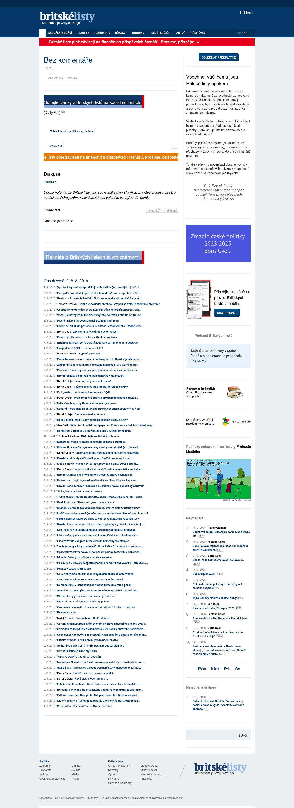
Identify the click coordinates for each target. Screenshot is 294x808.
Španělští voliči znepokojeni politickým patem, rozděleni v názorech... (99, 552)
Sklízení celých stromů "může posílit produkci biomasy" (91, 645)
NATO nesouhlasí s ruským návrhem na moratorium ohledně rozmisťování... (103, 513)
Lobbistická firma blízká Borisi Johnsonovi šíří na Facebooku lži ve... (98, 684)
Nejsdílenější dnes (201, 687)
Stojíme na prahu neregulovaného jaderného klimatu (107, 453)
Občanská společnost (52, 778)
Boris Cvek (64, 331)
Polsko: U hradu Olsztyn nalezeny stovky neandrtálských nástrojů (97, 447)
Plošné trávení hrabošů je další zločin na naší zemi (88, 320)
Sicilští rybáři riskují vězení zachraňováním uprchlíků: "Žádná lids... (98, 590)
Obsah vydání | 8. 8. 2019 (66, 280)
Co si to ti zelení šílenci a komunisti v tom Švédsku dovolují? (218, 634)
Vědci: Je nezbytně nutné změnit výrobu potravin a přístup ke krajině (99, 315)
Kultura (43, 774)
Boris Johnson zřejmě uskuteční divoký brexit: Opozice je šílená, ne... (99, 359)
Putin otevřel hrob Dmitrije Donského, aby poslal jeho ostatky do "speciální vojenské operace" (218, 705)
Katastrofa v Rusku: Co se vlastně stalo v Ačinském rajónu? (94, 431)
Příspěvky (198, 33)
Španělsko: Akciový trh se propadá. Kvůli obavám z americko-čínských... (102, 634)
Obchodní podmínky (120, 783)
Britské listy (69, 18)
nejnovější (154, 210)
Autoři (181, 33)
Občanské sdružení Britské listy (81, 797)
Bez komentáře (66, 612)
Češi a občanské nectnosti (91, 414)
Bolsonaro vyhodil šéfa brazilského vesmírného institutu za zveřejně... (100, 690)
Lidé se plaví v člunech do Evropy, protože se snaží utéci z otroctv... (98, 464)
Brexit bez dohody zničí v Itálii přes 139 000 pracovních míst (93, 458)
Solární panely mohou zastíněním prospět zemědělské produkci (96, 530)
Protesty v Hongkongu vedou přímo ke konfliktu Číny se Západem (97, 480)
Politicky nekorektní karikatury (218, 449)
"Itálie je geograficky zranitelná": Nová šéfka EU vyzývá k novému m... (100, 546)
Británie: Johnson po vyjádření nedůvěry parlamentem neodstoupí (97, 342)
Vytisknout (55, 145)
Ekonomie (45, 770)
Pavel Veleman (217, 527)
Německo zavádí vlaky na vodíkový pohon (83, 601)
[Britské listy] (94, 101)
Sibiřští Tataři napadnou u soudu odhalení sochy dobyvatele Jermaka (99, 667)
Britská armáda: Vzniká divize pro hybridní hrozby (87, 640)
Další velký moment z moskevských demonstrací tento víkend (95, 574)
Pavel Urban (64, 397)
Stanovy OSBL (149, 765)
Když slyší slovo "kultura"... (91, 678)
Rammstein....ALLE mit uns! (93, 618)
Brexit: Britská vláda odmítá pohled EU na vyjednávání (90, 376)
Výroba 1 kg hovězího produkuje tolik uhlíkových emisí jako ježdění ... (99, 287)
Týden (202, 668)
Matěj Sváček (65, 618)
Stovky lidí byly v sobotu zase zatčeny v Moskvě (86, 596)
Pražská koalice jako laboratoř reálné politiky (100, 387)
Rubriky (138, 33)
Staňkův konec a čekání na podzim (94, 673)
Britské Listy (220, 769)
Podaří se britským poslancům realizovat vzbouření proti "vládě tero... (99, 326)
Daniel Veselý (65, 453)
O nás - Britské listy (119, 765)
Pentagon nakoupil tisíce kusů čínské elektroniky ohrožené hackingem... (101, 629)
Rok (226, 668)
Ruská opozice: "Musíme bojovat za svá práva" (86, 502)
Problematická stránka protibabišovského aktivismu (106, 397)
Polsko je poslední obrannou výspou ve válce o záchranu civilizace (119, 304)
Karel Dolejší (65, 381)
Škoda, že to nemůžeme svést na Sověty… (219, 561)
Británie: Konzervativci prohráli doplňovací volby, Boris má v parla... (98, 695)
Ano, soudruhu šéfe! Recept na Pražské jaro (220, 620)
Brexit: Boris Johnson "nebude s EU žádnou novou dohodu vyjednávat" (100, 486)
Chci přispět (227, 313)
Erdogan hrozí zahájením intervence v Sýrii (83, 392)
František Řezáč (67, 353)
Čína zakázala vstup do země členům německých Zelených (93, 541)
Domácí (76, 765)
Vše (237, 668)
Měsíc (215, 668)
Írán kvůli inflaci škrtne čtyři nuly (77, 651)
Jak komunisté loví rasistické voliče (95, 331)
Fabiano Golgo (216, 541)
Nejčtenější (195, 517)
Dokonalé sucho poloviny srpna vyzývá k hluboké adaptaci (218, 586)
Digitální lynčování (207, 574)
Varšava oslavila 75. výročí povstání (79, 656)
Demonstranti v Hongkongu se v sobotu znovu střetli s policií (94, 585)
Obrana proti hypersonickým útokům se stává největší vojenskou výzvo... (102, 623)
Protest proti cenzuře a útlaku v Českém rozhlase (87, 337)
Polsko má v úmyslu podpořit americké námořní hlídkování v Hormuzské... (102, 563)
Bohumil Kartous (69, 436)
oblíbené (172, 210)
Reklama (113, 778)
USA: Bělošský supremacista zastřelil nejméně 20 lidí (90, 579)
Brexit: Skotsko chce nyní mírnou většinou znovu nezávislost (94, 475)
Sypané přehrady (89, 353)
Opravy (112, 774)
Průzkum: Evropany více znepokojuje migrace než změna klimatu (97, 370)
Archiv (84, 33)
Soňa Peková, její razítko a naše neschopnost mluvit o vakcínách (220, 548)
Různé (75, 778)
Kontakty (113, 770)
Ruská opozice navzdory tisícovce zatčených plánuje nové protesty (98, 519)
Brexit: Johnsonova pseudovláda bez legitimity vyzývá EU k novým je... (100, 524)
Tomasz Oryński (67, 304)
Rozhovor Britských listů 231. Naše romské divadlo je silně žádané (98, 298)
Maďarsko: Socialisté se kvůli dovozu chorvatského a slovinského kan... (101, 662)
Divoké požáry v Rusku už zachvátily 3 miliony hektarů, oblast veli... (98, 701)
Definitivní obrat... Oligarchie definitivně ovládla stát (221, 534)
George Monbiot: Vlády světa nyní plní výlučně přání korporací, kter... (99, 309)
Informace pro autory (153, 774)
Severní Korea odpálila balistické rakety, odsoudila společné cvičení (98, 408)
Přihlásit (245, 12)
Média (75, 774)
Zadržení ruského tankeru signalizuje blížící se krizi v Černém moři (97, 365)
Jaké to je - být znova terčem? (93, 381)
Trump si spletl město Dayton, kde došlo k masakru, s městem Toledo (99, 497)
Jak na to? (198, 360)
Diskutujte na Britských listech (100, 436)
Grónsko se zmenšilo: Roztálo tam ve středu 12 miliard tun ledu (96, 607)
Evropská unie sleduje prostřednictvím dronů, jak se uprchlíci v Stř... (98, 293)
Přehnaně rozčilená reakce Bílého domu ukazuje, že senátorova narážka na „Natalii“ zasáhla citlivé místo (219, 650)
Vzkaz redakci (149, 770)
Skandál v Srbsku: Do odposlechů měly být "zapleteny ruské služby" (99, 508)
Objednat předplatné (219, 57)
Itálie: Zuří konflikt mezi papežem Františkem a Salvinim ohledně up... (112, 425)
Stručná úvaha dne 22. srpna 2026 (217, 608)
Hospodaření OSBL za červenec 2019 (80, 348)
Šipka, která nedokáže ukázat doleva (79, 491)
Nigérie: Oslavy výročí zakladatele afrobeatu (84, 557)
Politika (76, 770)
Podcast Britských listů (213, 335)
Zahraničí (44, 765)
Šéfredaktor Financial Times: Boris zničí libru (84, 706)
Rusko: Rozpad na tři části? (74, 568)
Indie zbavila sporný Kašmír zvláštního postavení (87, 403)
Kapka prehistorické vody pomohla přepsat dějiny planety (92, 420)
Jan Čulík (63, 425)
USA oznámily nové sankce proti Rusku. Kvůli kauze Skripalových (97, 535)
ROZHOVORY (102, 33)
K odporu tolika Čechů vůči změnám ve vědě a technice (107, 469)
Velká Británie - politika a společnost (72, 131)
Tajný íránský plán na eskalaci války (218, 598)
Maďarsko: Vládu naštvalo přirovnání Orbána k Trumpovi (91, 442)
